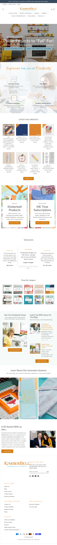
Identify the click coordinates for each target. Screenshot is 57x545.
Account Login (33, 507)
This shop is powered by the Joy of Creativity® (28, 539)
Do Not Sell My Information (11, 529)
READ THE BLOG (42, 361)
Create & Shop (13, 13)
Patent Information (9, 496)
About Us (6, 486)
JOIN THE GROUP (15, 350)
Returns (6, 524)
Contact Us (7, 504)
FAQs (5, 512)
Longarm (37, 13)
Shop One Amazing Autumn (39, 48)
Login (18, 4)
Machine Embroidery (26, 13)
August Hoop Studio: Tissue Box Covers (47, 345)
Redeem (5, 4)
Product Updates (9, 507)
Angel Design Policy (9, 527)
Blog (5, 489)
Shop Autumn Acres (14, 48)
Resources (41, 16)
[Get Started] (42, 206)
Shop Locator (12, 4)
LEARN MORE (7, 451)
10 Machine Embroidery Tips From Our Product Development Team (47, 326)
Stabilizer (44, 13)
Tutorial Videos (8, 494)
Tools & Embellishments (18, 16)
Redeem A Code (8, 509)
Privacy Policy (8, 522)
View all (28, 178)
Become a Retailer (34, 504)
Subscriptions (32, 16)
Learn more (9, 402)
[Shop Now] (14, 206)
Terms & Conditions (9, 519)
